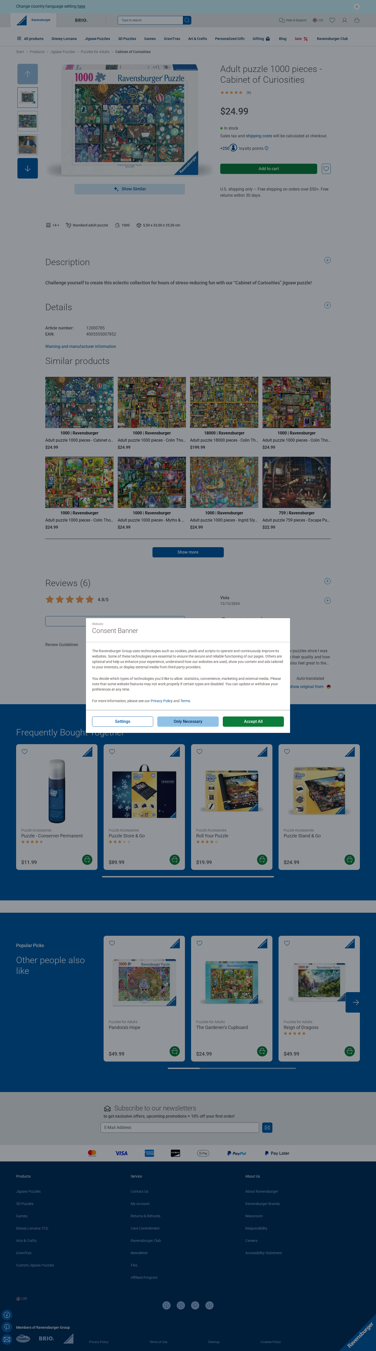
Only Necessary (188, 721)
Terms (185, 701)
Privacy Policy (162, 701)
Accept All (253, 721)
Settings (122, 721)
